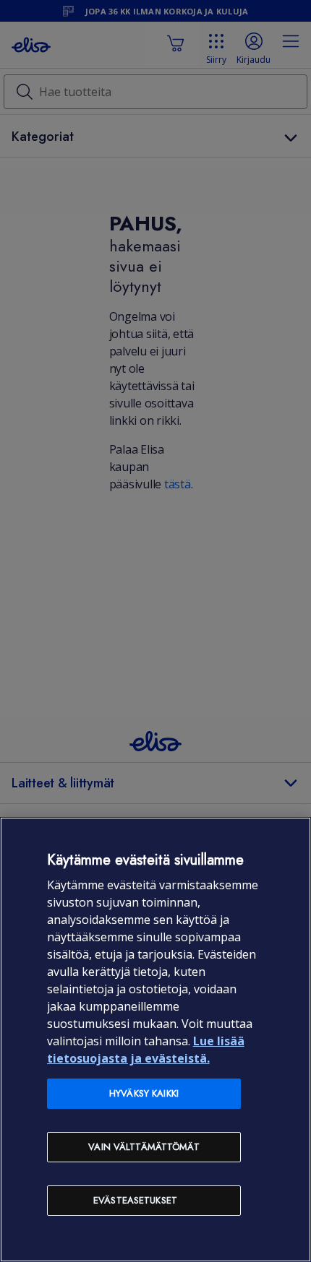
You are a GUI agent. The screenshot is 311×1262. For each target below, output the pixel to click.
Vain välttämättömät (143, 1147)
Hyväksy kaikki (144, 1093)
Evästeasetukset (135, 1200)
